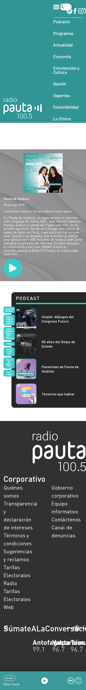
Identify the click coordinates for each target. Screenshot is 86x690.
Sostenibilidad (66, 107)
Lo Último (62, 118)
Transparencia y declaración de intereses (19, 515)
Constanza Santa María (9, 320)
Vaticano (9, 373)
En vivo (9, 678)
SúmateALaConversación (31, 628)
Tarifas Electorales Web (17, 599)
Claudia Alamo (9, 310)
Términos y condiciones (18, 539)
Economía (62, 56)
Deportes (61, 95)
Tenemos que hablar (58, 394)
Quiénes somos (13, 491)
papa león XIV (9, 351)
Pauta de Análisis (16, 199)
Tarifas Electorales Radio (17, 575)
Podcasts (61, 21)
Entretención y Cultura (66, 70)
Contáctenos (66, 519)
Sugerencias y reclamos (18, 555)
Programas (63, 33)
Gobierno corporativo (64, 491)
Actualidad (63, 44)
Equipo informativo (64, 507)
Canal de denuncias (63, 531)
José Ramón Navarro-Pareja (9, 333)
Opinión (59, 83)
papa (9, 343)
